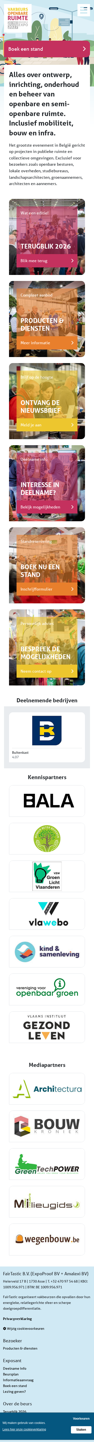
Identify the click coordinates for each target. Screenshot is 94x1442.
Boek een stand (15, 1385)
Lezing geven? (14, 1391)
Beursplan (11, 1374)
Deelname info (14, 1368)
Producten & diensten (20, 1348)
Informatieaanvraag (18, 1380)
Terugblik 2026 (14, 1411)
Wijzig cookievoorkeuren (25, 1328)
